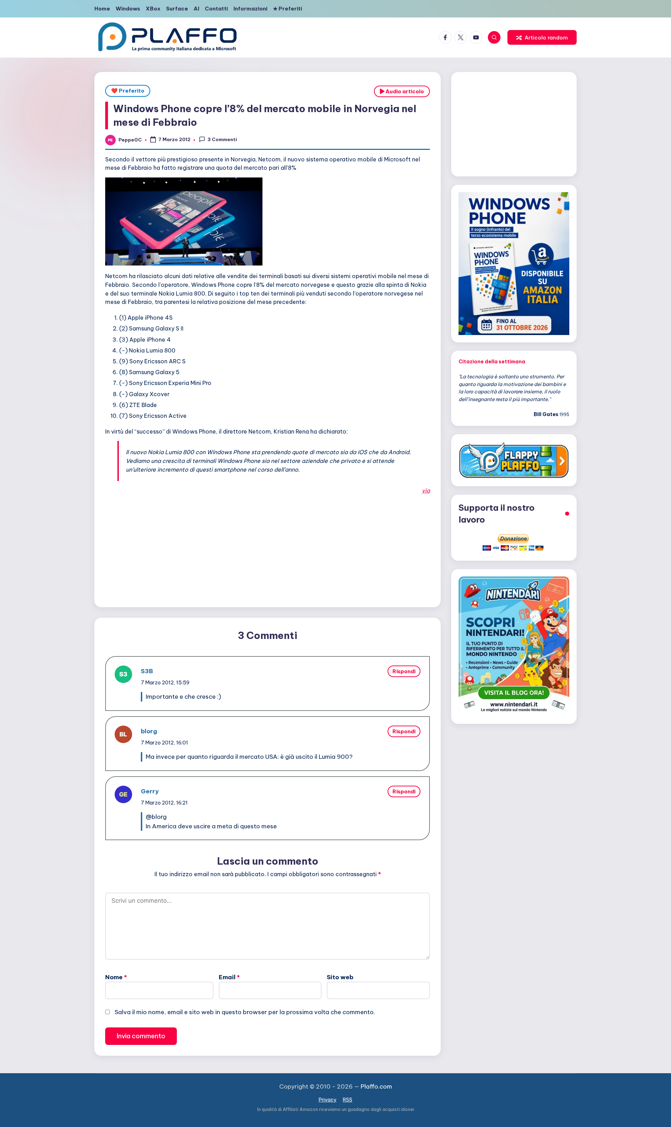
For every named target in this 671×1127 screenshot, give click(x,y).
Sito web (340, 977)
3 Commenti (222, 139)
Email (229, 977)
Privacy (328, 1100)
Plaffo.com (376, 1086)
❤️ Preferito (127, 90)
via (426, 490)
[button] (542, 37)
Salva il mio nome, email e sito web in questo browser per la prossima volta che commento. (245, 1012)
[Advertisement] (267, 549)
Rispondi (404, 671)
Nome (116, 977)
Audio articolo (404, 91)
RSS (347, 1100)
